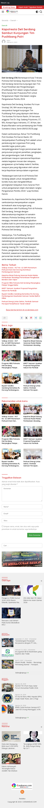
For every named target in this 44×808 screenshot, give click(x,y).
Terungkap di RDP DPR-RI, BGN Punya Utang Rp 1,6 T (32, 746)
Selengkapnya (21, 673)
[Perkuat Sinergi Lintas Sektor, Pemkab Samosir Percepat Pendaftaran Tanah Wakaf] (32, 378)
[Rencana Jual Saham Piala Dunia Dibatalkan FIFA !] (11, 613)
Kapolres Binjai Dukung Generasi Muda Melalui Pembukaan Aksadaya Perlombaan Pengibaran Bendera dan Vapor (20, 277)
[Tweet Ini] (26, 318)
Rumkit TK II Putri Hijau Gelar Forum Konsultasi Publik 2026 (26, 687)
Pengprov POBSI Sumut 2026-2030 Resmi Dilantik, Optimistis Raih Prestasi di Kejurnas (11, 600)
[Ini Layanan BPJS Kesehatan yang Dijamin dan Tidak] (7, 653)
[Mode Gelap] (37, 12)
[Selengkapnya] (41, 581)
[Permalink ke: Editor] (4, 41)
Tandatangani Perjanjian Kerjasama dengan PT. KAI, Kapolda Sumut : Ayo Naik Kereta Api (28, 642)
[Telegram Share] (36, 318)
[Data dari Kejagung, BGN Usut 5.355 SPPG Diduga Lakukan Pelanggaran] (11, 736)
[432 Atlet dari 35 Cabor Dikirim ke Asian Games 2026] (32, 590)
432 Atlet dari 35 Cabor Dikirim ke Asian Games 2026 (32, 600)
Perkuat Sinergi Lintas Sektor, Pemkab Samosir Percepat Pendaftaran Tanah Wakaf (20, 302)
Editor (8, 41)
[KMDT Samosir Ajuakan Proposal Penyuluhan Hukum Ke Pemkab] (32, 356)
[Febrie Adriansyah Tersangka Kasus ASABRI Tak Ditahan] (11, 759)
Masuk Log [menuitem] (5, 3)
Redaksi (22, 799)
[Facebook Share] (21, 318)
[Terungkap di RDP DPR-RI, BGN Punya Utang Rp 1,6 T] (32, 736)
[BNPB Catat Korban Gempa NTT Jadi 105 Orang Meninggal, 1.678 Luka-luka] (7, 709)
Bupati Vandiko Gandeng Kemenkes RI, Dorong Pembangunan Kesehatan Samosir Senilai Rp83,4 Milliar (21, 296)
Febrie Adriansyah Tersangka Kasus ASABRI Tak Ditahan (9, 768)
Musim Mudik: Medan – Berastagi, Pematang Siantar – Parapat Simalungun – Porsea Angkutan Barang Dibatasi (28, 663)
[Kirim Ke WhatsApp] (40, 318)
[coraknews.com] (12, 12)
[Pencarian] (41, 12)
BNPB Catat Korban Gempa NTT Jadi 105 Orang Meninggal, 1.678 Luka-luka (28, 708)
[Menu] (3, 12)
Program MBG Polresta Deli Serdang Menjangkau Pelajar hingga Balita (21, 284)
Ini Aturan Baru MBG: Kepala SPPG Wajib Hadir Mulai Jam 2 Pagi (28, 698)
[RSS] (22, 792)
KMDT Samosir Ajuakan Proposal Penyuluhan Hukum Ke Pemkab (19, 289)
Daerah (4, 25)
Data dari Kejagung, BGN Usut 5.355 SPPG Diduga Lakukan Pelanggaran (10, 746)
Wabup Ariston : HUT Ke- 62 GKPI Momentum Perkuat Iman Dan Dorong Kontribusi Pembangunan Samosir (19, 270)
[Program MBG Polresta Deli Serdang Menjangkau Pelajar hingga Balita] (11, 356)
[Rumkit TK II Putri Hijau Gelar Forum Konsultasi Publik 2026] (7, 687)
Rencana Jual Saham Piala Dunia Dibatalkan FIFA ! (10, 622)
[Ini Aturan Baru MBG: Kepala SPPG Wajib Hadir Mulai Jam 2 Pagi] (7, 698)
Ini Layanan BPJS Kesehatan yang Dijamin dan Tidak (28, 653)
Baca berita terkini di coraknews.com (22, 310)
